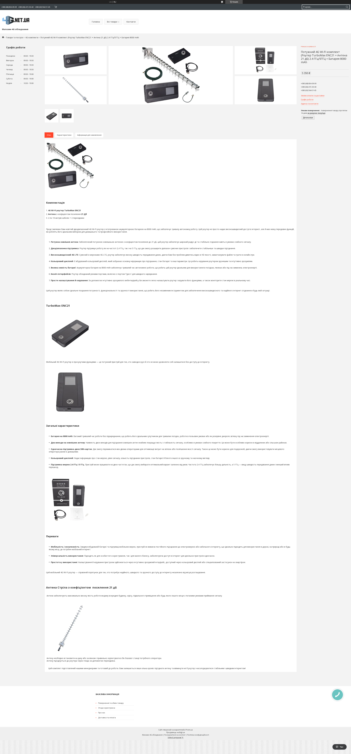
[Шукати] (346, 7)
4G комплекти (31, 37)
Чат (341, 747)
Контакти (131, 21)
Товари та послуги (14, 37)
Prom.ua (189, 730)
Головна (96, 21)
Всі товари (112, 21)
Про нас (101, 712)
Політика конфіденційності (198, 735)
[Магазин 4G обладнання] (15, 19)
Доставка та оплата (107, 717)
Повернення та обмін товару (111, 703)
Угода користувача (106, 708)
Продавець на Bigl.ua (175, 732)
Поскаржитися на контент (174, 735)
